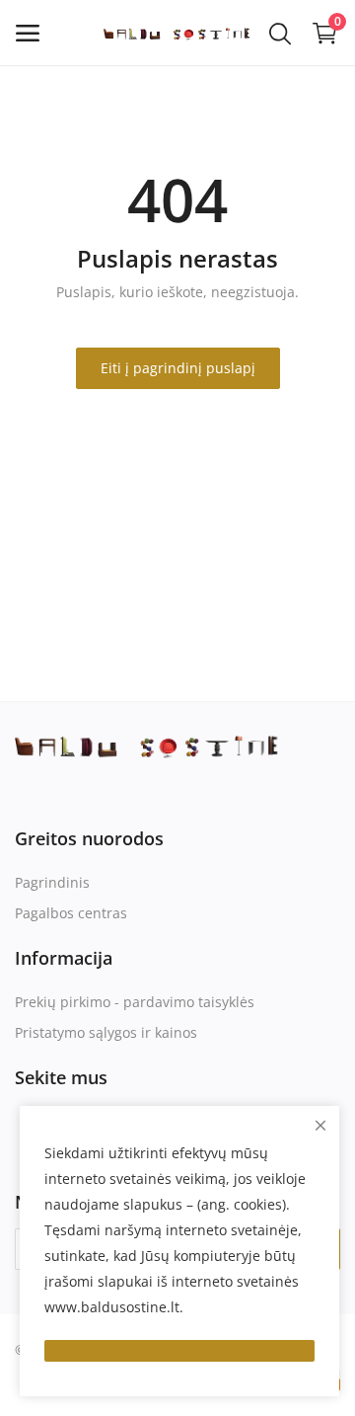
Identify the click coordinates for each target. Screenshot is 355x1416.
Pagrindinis (52, 882)
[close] (320, 1125)
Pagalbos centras (71, 913)
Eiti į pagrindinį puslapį (178, 367)
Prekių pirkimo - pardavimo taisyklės (134, 1001)
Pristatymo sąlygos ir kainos (106, 1032)
